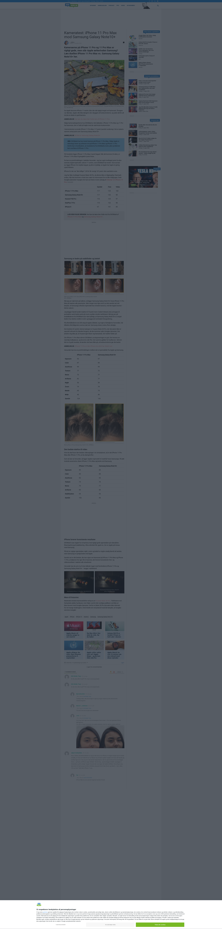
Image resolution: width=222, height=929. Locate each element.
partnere (45, 912)
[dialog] (111, 914)
